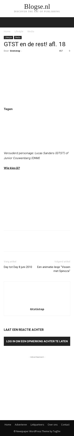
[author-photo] (37, 303)
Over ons (52, 424)
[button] (68, 22)
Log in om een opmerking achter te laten (37, 341)
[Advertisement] (37, 199)
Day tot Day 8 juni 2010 (18, 267)
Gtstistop (15, 50)
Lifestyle (19, 31)
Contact (65, 424)
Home (7, 31)
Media (31, 31)
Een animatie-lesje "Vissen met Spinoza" (53, 269)
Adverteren (21, 424)
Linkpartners (37, 424)
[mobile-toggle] (6, 22)
